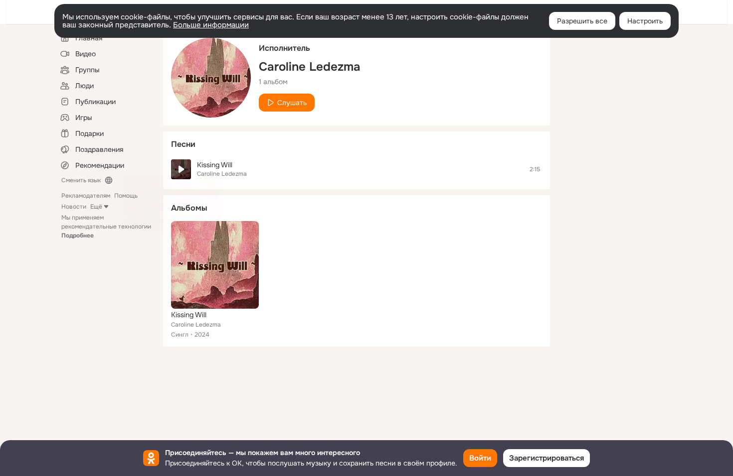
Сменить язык (81, 180)
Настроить (645, 20)
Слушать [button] (292, 102)
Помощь (126, 196)
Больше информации (211, 25)
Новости (73, 207)
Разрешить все (582, 20)
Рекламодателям (85, 196)
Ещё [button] (96, 207)
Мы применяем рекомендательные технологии (106, 226)
